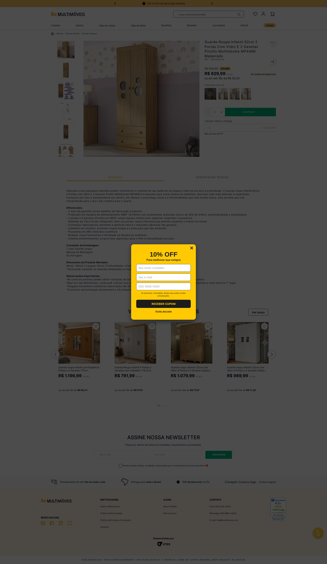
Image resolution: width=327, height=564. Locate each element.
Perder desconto (163, 311)
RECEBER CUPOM (164, 304)
